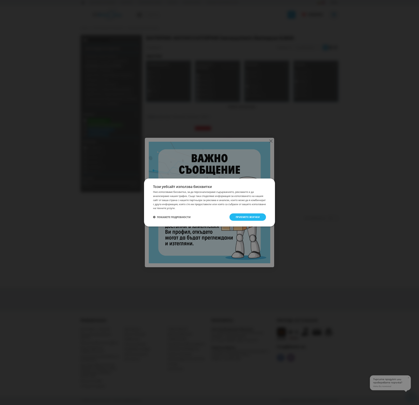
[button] (172, 217)
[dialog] (209, 203)
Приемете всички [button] (248, 217)
